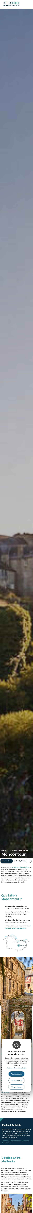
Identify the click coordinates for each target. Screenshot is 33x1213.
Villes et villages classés (19, 850)
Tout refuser (16, 1087)
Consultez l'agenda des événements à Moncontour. (15, 1142)
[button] (31, 861)
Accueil (4, 850)
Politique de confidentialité (16, 1068)
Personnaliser (16, 1080)
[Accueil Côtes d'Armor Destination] (11, 6)
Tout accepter (16, 1074)
